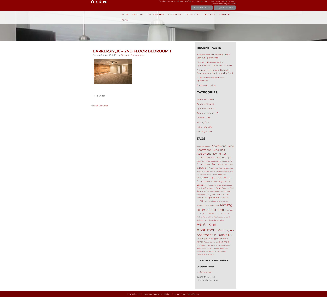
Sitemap (196, 294)
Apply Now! (174, 14)
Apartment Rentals (206, 108)
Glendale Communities (132, 55)
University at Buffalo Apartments (216, 248)
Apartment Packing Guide (206, 161)
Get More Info (155, 14)
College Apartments (219, 174)
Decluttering (205, 177)
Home (125, 14)
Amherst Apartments (204, 146)
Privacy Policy (186, 294)
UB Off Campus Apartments (213, 245)
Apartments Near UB (207, 113)
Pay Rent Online (225, 7)
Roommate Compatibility (213, 242)
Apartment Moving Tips (212, 153)
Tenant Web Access (202, 7)
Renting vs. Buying (206, 238)
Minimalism (201, 205)
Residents (210, 14)
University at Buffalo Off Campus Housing (211, 251)
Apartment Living (205, 104)
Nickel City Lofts (100, 106)
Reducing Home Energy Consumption (210, 220)
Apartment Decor (205, 99)
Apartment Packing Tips (223, 161)
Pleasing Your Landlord (222, 217)
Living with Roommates (217, 194)
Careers (224, 14)
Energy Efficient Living (224, 185)
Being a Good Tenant (204, 174)
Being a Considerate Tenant (223, 171)
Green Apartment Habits (216, 191)
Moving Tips (203, 122)
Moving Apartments (212, 205)
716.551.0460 (205, 272)
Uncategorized (204, 131)
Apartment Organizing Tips (214, 157)
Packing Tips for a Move (205, 217)
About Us (137, 14)
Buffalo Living (203, 118)
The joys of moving (206, 85)
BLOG (125, 20)
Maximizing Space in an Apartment (216, 201)
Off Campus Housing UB (220, 214)
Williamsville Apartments (205, 254)
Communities (192, 14)
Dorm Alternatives (209, 185)
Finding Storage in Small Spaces (213, 188)
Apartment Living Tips (211, 149)
